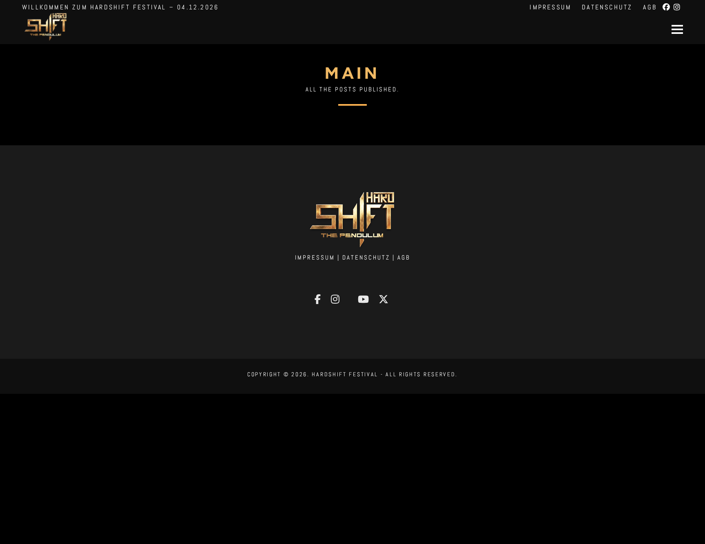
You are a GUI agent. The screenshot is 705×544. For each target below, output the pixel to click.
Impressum (550, 7)
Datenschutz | (369, 257)
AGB (650, 7)
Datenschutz (607, 7)
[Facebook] (667, 7)
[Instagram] (677, 7)
